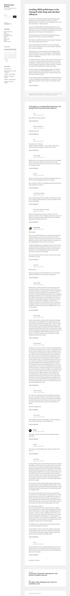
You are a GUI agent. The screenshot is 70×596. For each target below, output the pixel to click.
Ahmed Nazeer (40, 93)
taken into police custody (46, 69)
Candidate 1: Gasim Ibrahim (9, 74)
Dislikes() (36, 85)
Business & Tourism (8, 31)
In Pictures (6, 36)
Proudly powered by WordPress (35, 593)
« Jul (6, 60)
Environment (6, 34)
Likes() (31, 85)
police (41, 94)
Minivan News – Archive (9, 5)
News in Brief (6, 39)
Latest (5, 37)
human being (36, 227)
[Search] (14, 17)
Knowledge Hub (7, 68)
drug (60, 93)
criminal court (56, 93)
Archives (6, 22)
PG (39, 94)
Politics (5, 40)
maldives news (35, 94)
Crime (5, 32)
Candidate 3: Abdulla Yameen (10, 79)
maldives (30, 94)
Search (5, 15)
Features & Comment (8, 35)
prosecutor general (53, 94)
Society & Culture (7, 41)
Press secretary (46, 94)
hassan (35, 429)
